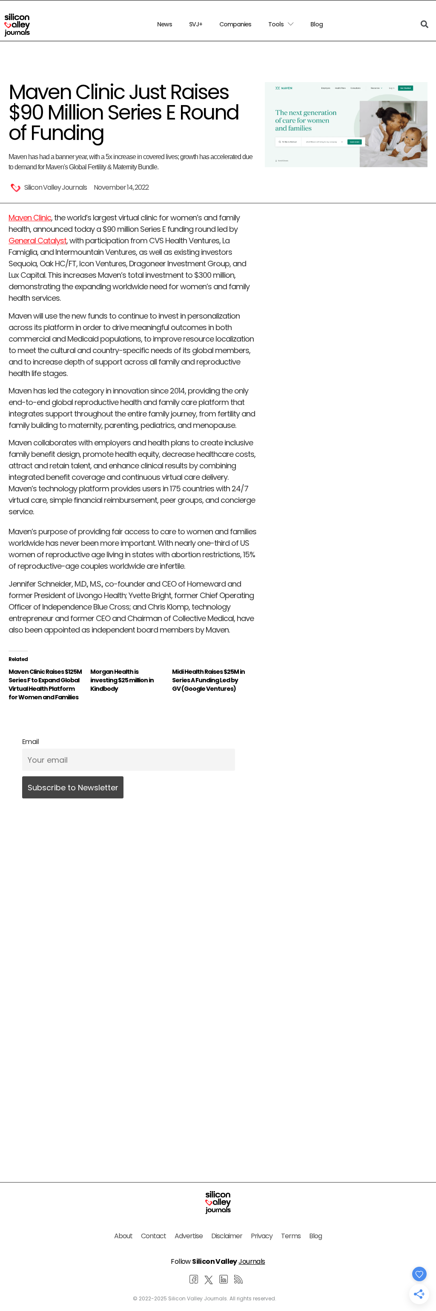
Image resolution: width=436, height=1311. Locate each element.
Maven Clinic (30, 217)
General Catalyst (37, 240)
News (164, 24)
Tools (276, 24)
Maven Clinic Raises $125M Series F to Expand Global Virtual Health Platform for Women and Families (45, 684)
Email (30, 742)
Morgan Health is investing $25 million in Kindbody (122, 680)
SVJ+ (195, 24)
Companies (235, 24)
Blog (316, 24)
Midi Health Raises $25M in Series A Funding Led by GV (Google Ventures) (208, 680)
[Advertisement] (132, 1071)
